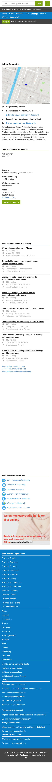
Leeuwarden (7, 619)
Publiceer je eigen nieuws (12, 668)
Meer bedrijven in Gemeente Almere (16, 371)
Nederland (7, 9)
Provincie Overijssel (10, 590)
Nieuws (43, 13)
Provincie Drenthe (9, 558)
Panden (20, 21)
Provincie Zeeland (9, 598)
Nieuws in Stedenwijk (15, 489)
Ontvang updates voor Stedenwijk (21, 123)
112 (27, 13)
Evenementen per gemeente (13, 704)
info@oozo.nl (31, 752)
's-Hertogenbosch (9, 635)
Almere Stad (26, 9)
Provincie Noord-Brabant (12, 582)
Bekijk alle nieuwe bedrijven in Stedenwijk (22, 115)
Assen (4, 611)
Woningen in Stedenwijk (16, 503)
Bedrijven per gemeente (11, 700)
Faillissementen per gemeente (14, 684)
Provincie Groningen (10, 574)
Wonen (5, 17)
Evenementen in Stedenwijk (17, 494)
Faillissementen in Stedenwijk (18, 498)
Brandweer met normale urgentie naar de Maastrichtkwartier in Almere (19, 278)
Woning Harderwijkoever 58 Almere (17, 248)
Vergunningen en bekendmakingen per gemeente (22, 688)
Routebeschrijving (9, 197)
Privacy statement (37, 755)
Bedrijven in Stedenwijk (15, 484)
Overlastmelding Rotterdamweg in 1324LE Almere (23, 308)
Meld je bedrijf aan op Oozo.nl (14, 676)
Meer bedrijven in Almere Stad (14, 368)
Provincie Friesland (9, 566)
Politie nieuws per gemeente (13, 696)
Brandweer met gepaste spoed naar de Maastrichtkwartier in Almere (18, 293)
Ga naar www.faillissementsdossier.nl (16, 718)
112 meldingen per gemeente (13, 692)
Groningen (6, 627)
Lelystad (5, 615)
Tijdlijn (11, 13)
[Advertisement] (26, 46)
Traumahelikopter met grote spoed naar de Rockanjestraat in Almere (20, 262)
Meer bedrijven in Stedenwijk (13, 366)
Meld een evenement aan (12, 672)
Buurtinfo (19, 13)
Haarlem (5, 639)
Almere (16, 9)
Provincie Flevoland (10, 562)
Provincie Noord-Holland (11, 586)
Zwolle (4, 643)
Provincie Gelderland (10, 570)
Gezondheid (15, 17)
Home (4, 13)
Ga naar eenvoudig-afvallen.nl (14, 743)
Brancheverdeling (31, 21)
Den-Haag (6, 655)
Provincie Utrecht (9, 594)
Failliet (13, 21)
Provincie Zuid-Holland (11, 602)
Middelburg (6, 651)
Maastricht (6, 631)
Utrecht (5, 647)
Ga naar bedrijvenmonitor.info (14, 731)
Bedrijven (6, 21)
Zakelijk (34, 13)
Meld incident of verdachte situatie (15, 664)
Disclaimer (23, 755)
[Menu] (47, 3)
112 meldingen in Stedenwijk (18, 480)
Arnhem (5, 623)
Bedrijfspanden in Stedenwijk (18, 507)
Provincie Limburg (9, 578)
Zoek (39, 3)
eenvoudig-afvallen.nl (22, 541)
